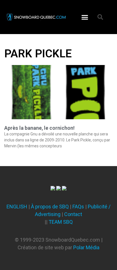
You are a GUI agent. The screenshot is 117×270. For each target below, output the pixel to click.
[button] (85, 17)
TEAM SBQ (61, 222)
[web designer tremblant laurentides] (53, 189)
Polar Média (86, 247)
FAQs (78, 207)
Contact (73, 214)
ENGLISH (17, 207)
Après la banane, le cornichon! (39, 128)
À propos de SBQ (50, 207)
